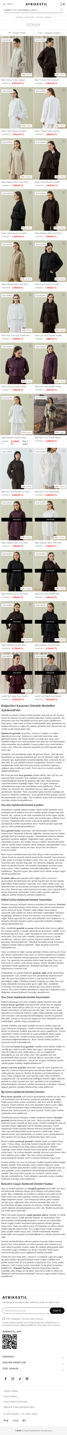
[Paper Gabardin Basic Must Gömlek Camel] (17, 261)
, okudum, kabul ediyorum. (25, 1318)
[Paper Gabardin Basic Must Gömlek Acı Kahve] (50, 210)
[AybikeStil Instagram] (13, 1379)
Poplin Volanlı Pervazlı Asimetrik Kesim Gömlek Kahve (47, 182)
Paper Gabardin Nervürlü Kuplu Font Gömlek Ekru (13, 437)
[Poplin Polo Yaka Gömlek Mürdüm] (50, 363)
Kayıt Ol (57, 1310)
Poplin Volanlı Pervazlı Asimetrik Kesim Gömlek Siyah (13, 233)
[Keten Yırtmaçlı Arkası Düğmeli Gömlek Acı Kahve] (50, 56)
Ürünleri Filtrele (18, 33)
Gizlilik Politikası (11, 1390)
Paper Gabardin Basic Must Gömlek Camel (15, 284)
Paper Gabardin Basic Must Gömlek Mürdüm (15, 543)
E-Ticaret (25, 1430)
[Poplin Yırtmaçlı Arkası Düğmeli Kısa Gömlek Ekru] (50, 108)
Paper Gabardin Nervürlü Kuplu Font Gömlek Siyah (47, 645)
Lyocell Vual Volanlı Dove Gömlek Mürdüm (14, 696)
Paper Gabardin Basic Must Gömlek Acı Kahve (49, 233)
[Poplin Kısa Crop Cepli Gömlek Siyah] (50, 261)
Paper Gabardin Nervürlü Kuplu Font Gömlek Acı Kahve (13, 645)
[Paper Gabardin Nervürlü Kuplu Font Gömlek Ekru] (17, 414)
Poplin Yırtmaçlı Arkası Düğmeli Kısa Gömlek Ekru (47, 131)
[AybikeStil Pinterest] (27, 1379)
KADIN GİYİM (29, 17)
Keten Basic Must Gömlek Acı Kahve (15, 491)
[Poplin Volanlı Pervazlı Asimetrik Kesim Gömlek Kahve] (50, 159)
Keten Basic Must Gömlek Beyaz (47, 491)
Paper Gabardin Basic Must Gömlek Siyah (15, 594)
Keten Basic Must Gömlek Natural (48, 437)
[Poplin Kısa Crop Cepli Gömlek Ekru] (17, 312)
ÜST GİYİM (39, 17)
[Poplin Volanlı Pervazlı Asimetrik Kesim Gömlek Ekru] (17, 108)
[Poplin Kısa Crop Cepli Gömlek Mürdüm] (17, 363)
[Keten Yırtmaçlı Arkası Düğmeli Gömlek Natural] (17, 56)
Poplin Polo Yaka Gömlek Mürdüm (48, 386)
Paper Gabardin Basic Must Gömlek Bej (15, 182)
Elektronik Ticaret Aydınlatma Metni (19, 1407)
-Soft (18, 1430)
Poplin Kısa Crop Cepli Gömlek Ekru (15, 335)
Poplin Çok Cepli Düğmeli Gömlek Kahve (48, 335)
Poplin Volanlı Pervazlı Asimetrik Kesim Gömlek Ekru (13, 131)
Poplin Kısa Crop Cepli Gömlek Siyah (47, 284)
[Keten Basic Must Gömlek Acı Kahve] (17, 468)
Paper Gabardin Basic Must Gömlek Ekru (49, 543)
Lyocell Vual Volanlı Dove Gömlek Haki (48, 696)
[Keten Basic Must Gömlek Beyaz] (50, 468)
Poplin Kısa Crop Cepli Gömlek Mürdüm (13, 386)
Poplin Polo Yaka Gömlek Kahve (47, 594)
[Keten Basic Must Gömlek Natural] (50, 414)
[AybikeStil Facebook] (5, 1379)
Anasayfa (19, 17)
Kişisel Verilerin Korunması (15, 1401)
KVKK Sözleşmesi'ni (14, 1318)
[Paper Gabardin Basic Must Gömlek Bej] (17, 159)
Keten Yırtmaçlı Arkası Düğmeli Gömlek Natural (13, 80)
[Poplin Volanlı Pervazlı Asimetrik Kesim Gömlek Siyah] (17, 210)
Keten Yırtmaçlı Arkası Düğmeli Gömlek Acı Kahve (47, 80)
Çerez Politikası (10, 1396)
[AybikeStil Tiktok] (20, 1379)
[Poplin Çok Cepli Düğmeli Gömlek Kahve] (50, 312)
